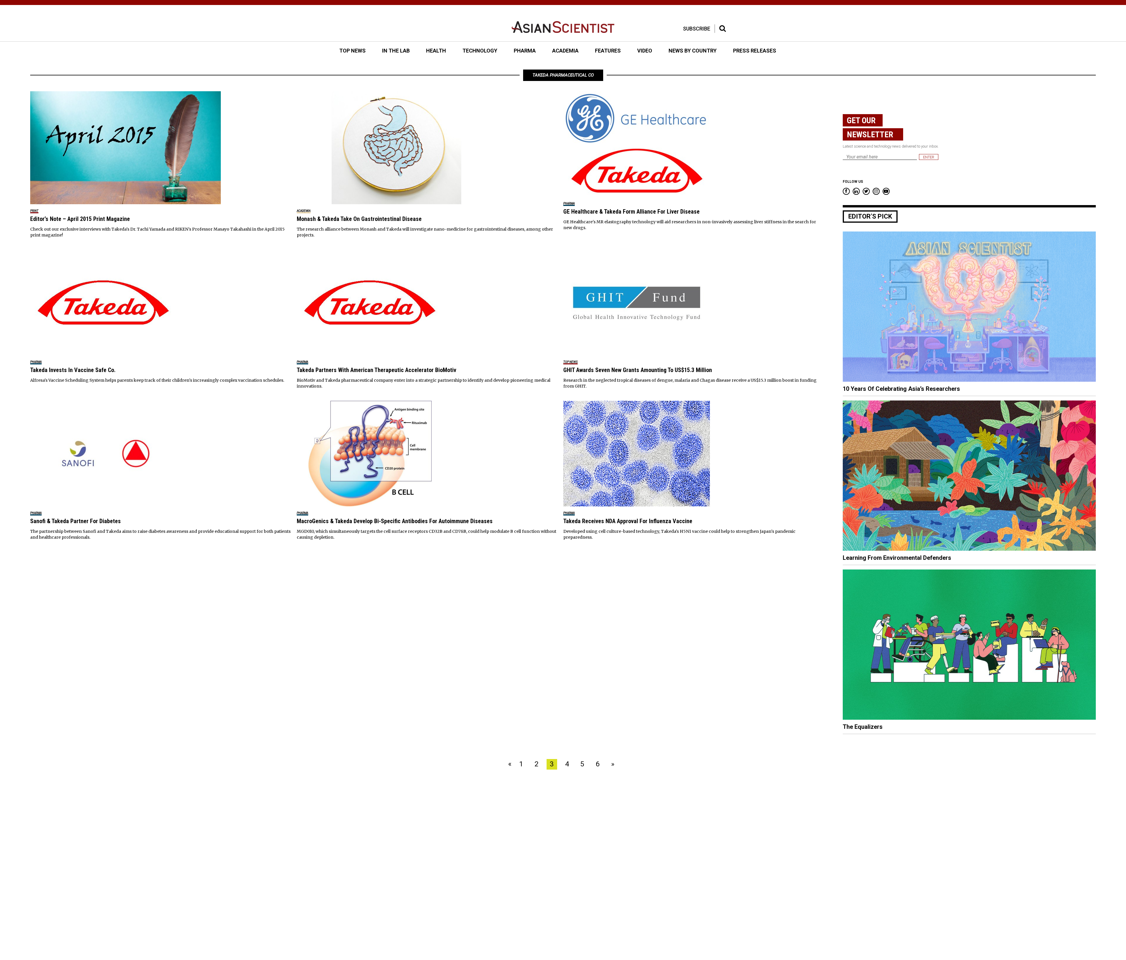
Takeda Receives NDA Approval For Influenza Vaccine (627, 521)
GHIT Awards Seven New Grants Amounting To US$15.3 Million (637, 369)
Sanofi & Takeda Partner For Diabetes (75, 521)
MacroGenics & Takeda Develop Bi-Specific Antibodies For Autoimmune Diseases (395, 521)
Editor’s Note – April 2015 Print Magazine (80, 218)
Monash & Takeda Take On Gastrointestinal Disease (359, 218)
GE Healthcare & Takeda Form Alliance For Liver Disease (631, 211)
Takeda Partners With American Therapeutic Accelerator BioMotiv (376, 369)
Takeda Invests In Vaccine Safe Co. (73, 369)
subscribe (696, 29)
